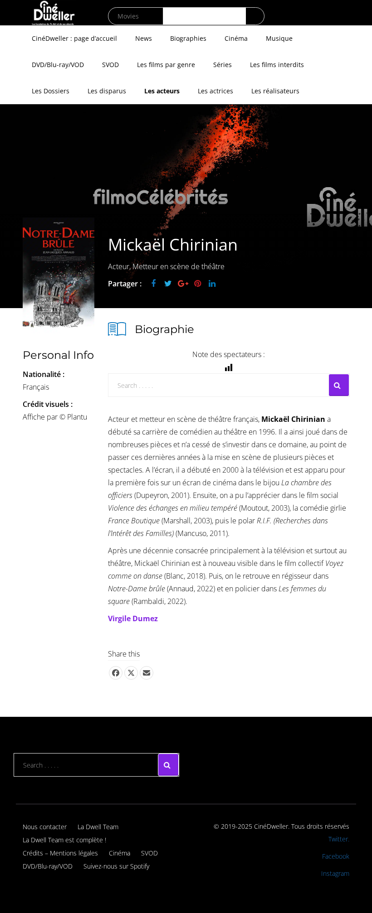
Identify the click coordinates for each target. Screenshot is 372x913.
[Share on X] (131, 673)
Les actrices (215, 91)
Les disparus (107, 91)
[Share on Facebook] (115, 673)
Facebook (335, 856)
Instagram (335, 873)
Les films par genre (166, 64)
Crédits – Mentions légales (60, 853)
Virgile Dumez (133, 618)
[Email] (146, 673)
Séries (222, 64)
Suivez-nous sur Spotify (116, 866)
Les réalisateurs (275, 91)
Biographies (188, 38)
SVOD (110, 64)
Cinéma (236, 38)
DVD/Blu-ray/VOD (58, 64)
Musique (279, 38)
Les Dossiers (50, 91)
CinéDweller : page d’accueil (74, 38)
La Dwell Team (98, 826)
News (143, 38)
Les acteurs (162, 91)
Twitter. (338, 839)
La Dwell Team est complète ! (64, 840)
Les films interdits (277, 64)
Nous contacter (45, 826)
